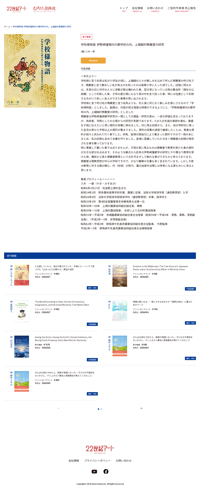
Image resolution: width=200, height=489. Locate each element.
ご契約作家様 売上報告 (181, 9)
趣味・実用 (92, 288)
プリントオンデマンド (43, 274)
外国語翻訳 (92, 324)
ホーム (7, 26)
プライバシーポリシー (97, 460)
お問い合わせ (155, 9)
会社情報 (137, 9)
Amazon (93, 60)
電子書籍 (86, 36)
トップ (124, 9)
